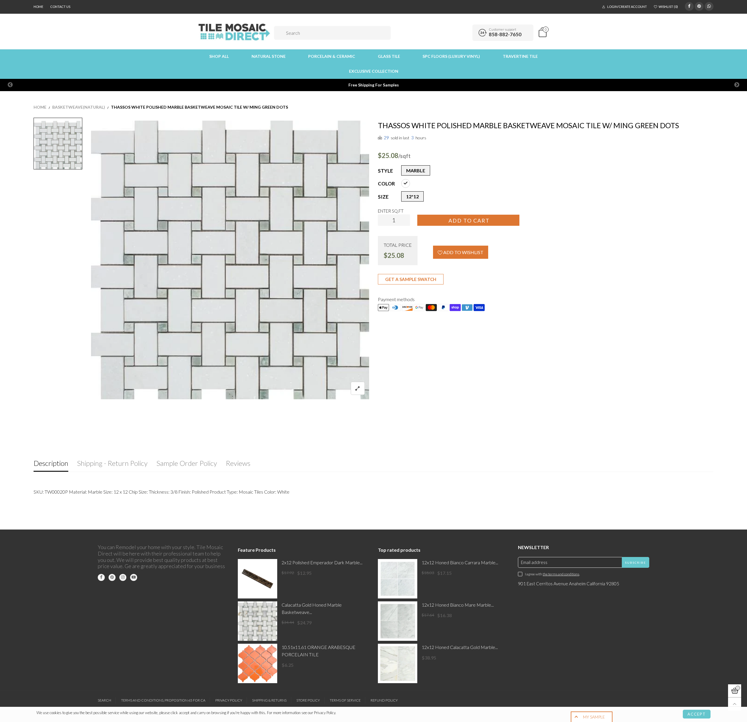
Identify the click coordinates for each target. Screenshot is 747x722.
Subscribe (635, 562)
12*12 (412, 196)
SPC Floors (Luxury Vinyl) (451, 56)
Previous (10, 85)
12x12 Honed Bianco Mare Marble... (458, 605)
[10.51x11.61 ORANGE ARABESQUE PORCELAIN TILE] (257, 663)
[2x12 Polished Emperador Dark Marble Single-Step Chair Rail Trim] (257, 578)
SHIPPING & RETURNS (269, 700)
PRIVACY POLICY (228, 700)
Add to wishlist (463, 252)
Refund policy (384, 700)
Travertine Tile (520, 56)
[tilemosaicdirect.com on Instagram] (122, 577)
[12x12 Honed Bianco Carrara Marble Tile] (397, 578)
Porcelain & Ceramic (331, 56)
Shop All (219, 56)
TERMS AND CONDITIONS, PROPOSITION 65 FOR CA (163, 700)
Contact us (60, 6)
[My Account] (466, 32)
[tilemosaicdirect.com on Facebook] (101, 577)
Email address (534, 562)
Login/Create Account (627, 6)
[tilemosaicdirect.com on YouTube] (133, 577)
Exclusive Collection (373, 71)
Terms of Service (345, 700)
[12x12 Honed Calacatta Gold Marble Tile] (397, 663)
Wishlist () (668, 6)
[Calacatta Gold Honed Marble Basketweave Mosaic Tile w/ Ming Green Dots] (257, 621)
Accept (696, 714)
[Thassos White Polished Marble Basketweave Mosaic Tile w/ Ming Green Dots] (230, 260)
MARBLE (415, 170)
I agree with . (552, 574)
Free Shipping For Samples (373, 84)
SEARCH (104, 700)
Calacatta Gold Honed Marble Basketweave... (312, 608)
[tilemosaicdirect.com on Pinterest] (112, 577)
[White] (405, 183)
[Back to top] (734, 704)
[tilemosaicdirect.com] (234, 31)
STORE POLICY (308, 700)
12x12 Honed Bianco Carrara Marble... (460, 562)
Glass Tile (389, 56)
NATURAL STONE (269, 56)
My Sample (594, 716)
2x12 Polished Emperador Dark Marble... (322, 562)
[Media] (358, 388)
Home (38, 6)
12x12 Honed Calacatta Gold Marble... (460, 647)
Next (737, 85)
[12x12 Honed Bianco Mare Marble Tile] (397, 621)
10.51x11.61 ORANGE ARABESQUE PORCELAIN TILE (318, 650)
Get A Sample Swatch (410, 279)
